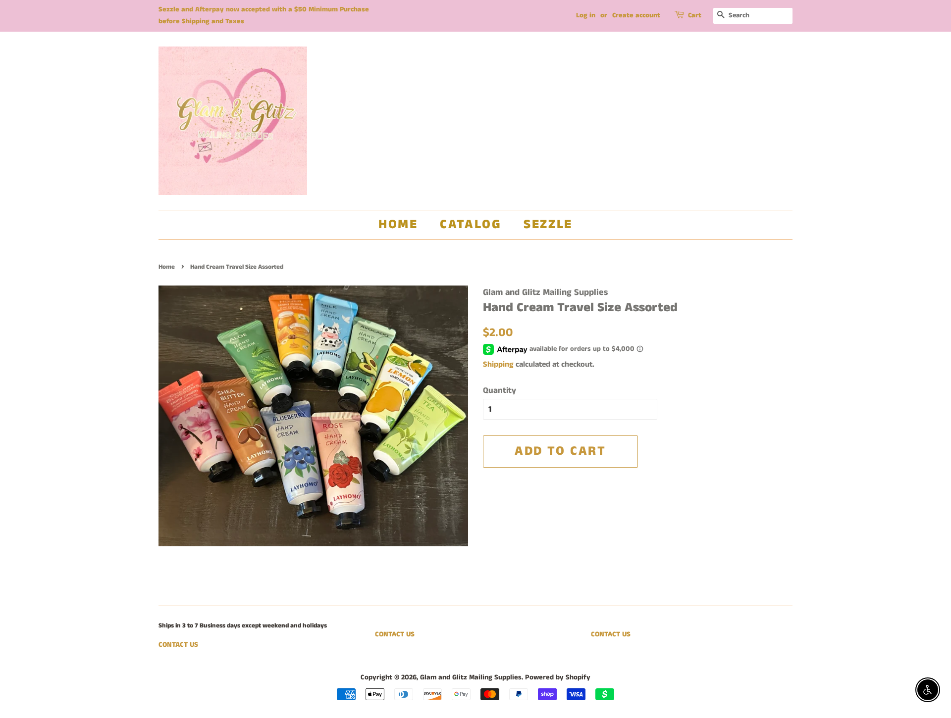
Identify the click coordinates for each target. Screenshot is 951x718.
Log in (585, 15)
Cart (694, 15)
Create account (636, 15)
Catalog (470, 224)
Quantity (499, 390)
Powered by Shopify (557, 677)
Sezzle (548, 224)
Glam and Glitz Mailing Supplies (471, 677)
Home (398, 224)
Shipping (498, 364)
